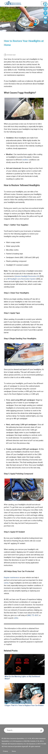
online (16, 618)
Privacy (5, 751)
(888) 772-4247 (32, 615)
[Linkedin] (45, 22)
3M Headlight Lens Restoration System (21, 279)
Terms (14, 751)
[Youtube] (45, 18)
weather (25, 160)
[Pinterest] (45, 13)
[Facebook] (45, 4)
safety (6, 583)
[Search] (41, 730)
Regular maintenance (11, 577)
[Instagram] (45, 9)
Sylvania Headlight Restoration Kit (27, 276)
